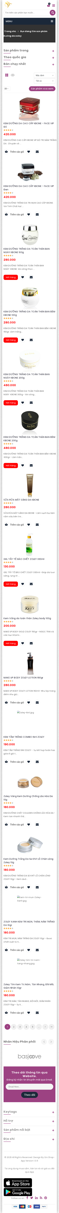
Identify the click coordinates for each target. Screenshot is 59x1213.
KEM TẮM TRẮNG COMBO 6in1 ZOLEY (24, 737)
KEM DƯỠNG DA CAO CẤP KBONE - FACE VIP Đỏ (29, 125)
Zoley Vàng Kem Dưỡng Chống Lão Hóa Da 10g (28, 798)
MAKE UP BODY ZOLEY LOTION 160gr (23, 677)
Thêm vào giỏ (17, 152)
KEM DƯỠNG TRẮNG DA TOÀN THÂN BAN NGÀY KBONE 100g (27, 250)
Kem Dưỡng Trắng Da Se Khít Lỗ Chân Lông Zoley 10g (28, 860)
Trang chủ (10, 31)
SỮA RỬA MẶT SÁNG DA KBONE (21, 499)
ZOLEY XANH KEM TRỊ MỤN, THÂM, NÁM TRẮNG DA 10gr (29, 923)
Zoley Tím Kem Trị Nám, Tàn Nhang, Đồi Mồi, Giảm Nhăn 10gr (29, 986)
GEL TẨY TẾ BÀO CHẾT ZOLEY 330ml (24, 559)
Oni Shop (49, 1157)
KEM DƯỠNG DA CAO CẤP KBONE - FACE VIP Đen (29, 187)
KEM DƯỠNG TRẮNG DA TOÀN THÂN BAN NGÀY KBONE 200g (27, 376)
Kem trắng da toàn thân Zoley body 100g (27, 618)
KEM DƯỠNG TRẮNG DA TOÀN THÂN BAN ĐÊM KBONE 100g (29, 313)
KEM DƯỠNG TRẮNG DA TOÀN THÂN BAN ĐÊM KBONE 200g (29, 438)
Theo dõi (29, 1094)
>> (52, 1026)
